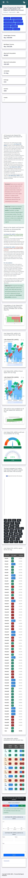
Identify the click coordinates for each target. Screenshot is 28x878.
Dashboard (5, 12)
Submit (14, 855)
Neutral (14, 805)
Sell (6, 805)
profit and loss (19, 23)
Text (3, 843)
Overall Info (6, 18)
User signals (16, 29)
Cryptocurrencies (12, 12)
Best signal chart (18, 21)
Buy (22, 805)
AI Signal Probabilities (16, 18)
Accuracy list (7, 26)
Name (4, 837)
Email (16, 837)
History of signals (8, 29)
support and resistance (9, 23)
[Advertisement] (14, 119)
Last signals (14, 26)
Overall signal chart (8, 21)
